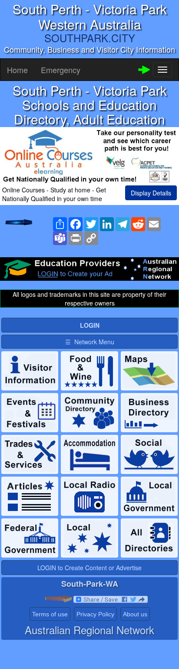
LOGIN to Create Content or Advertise (89, 567)
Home (17, 69)
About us (135, 614)
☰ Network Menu (89, 341)
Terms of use (50, 614)
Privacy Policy (95, 614)
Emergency (60, 69)
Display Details (151, 192)
